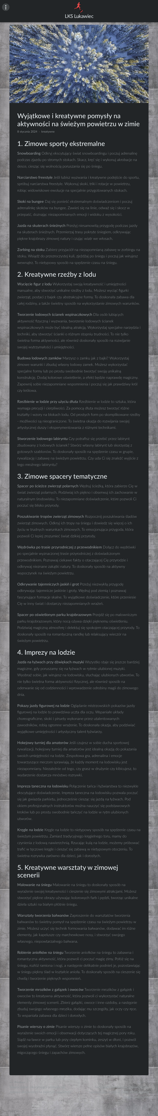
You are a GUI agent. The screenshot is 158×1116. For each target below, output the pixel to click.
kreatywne (48, 131)
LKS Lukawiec (79, 16)
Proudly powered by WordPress (65, 1110)
